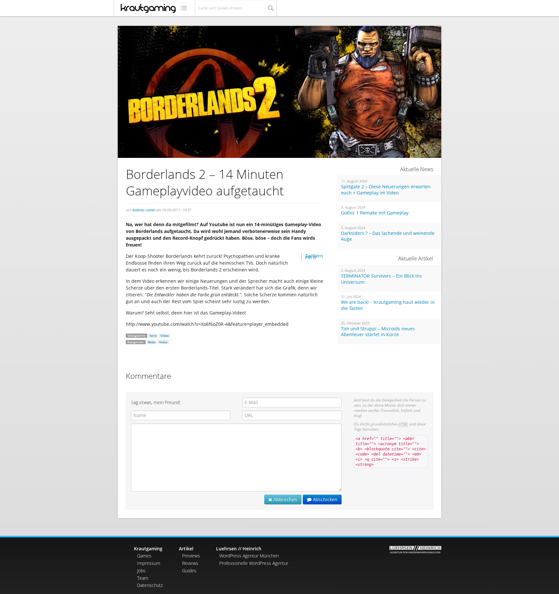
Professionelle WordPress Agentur (253, 563)
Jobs (141, 570)
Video (164, 336)
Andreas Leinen (143, 209)
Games (144, 556)
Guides (189, 570)
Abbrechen (284, 499)
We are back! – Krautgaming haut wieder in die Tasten (388, 305)
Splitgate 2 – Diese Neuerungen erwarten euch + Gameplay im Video (386, 190)
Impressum (148, 563)
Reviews (190, 563)
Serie (153, 336)
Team (142, 578)
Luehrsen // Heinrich (238, 548)
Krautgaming (148, 548)
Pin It (310, 257)
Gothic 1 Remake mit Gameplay (375, 213)
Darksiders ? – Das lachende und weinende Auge (387, 236)
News (151, 342)
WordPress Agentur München (249, 556)
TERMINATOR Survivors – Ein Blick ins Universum (381, 279)
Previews (191, 556)
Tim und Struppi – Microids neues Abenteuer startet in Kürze (378, 332)
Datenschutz (150, 585)
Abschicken (324, 499)
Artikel (186, 548)
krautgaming (148, 8)
